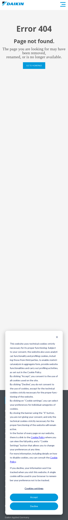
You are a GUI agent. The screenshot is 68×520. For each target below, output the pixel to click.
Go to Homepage (34, 65)
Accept (34, 497)
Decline (34, 506)
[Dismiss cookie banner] (57, 337)
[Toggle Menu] (63, 4)
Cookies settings (34, 488)
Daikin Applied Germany (17, 517)
